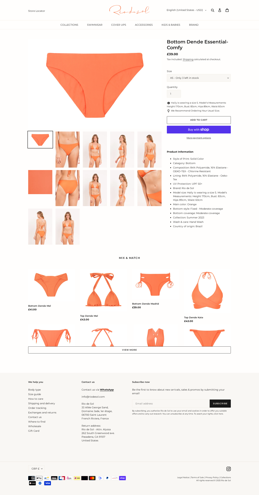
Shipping (188, 59)
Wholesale (34, 426)
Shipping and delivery (41, 403)
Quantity (172, 87)
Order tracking (37, 408)
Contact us (35, 417)
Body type (34, 389)
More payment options (199, 137)
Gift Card (33, 430)
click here (218, 414)
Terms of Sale (197, 477)
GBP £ (35, 468)
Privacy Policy (212, 477)
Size (169, 71)
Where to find (36, 421)
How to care (35, 398)
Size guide (34, 394)
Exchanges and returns (42, 412)
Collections (225, 477)
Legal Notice (183, 477)
